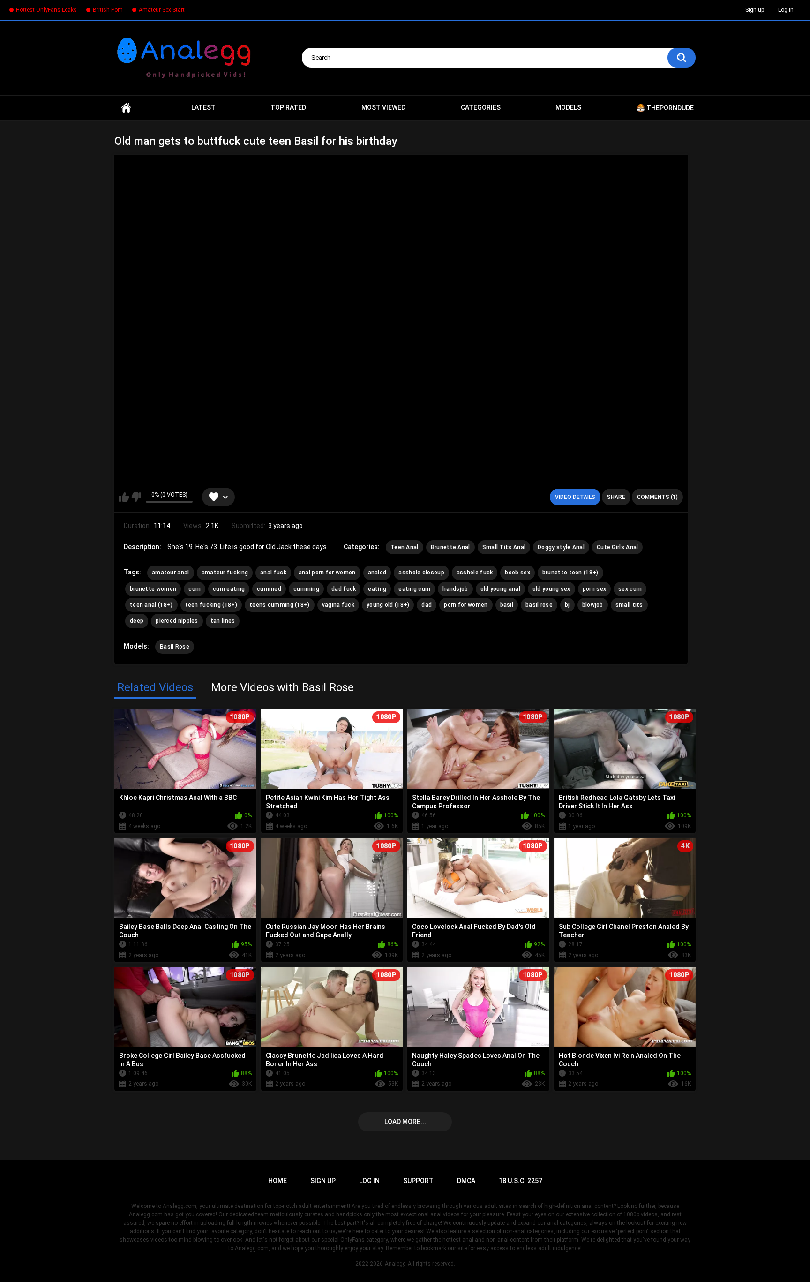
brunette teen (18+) (570, 572)
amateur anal (170, 572)
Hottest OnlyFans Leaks (46, 10)
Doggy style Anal (561, 547)
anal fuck (273, 572)
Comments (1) (657, 497)
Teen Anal (404, 547)
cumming (306, 589)
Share (616, 497)
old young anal (500, 589)
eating (377, 589)
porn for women (466, 605)
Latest (203, 107)
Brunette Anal (450, 547)
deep (136, 621)
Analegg (395, 1263)
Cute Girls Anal (617, 547)
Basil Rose (174, 646)
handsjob (455, 589)
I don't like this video (136, 497)
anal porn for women (327, 572)
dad (426, 605)
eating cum (414, 589)
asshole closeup (421, 572)
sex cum (630, 589)
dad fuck (343, 589)
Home (126, 108)
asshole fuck (475, 572)
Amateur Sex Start (162, 10)
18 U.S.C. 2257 (520, 1180)
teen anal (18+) (151, 605)
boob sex (517, 572)
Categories (481, 107)
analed (377, 572)
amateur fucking (225, 572)
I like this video (124, 497)
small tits (629, 605)
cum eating (229, 589)
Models (568, 107)
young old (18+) (388, 605)
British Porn (108, 10)
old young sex (551, 589)
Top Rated (288, 107)
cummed (269, 589)
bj (567, 605)
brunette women (153, 589)
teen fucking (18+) (211, 605)
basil (507, 605)
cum (194, 589)
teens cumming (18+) (279, 605)
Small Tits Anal (504, 547)
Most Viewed (383, 107)
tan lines (222, 621)
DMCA (466, 1180)
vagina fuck (338, 605)
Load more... (405, 1121)
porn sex (594, 589)
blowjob (592, 605)
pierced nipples (177, 621)
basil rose (539, 605)
